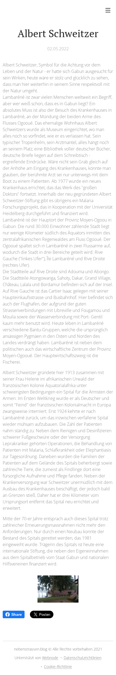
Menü (108, 10)
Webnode (50, 657)
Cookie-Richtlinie (58, 666)
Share (16, 614)
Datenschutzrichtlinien (82, 657)
